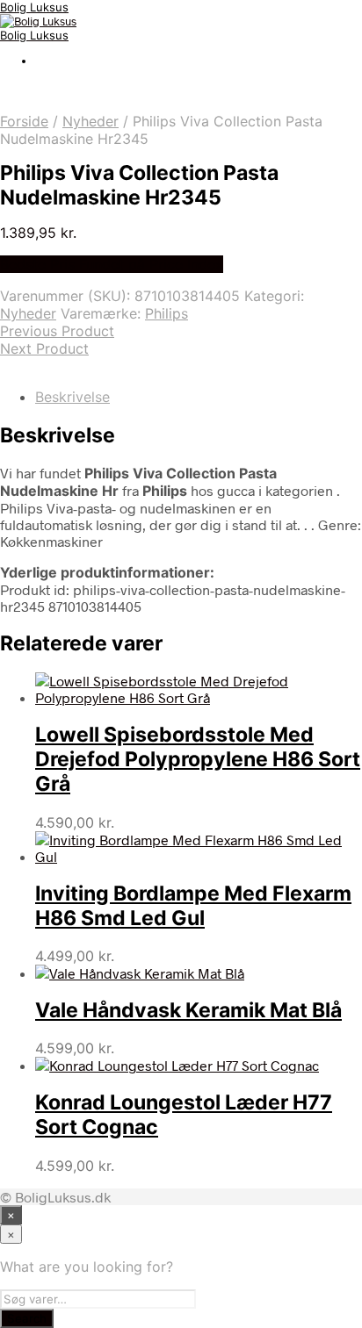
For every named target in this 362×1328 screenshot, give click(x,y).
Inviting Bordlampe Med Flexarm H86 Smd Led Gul (193, 905)
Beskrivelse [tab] (72, 397)
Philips (166, 313)
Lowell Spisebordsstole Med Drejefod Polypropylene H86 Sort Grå (197, 759)
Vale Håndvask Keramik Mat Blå (188, 1010)
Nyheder (90, 121)
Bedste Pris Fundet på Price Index (111, 264)
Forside (24, 121)
